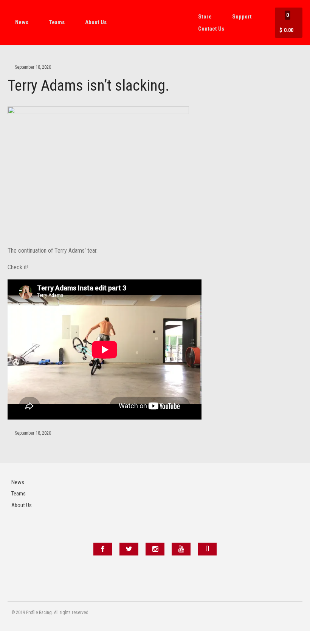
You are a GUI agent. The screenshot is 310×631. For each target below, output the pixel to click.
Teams (57, 22)
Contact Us (211, 28)
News (21, 22)
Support (242, 16)
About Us (96, 22)
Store (205, 16)
